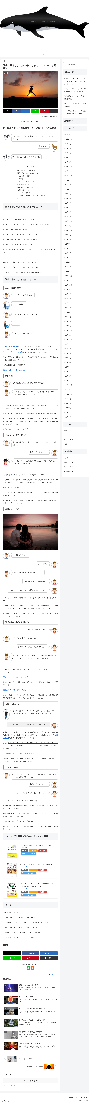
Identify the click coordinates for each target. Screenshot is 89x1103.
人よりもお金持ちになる (26, 181)
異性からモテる (24, 184)
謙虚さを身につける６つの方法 (14, 370)
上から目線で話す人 (10, 346)
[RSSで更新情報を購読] (32, 968)
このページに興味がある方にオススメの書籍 (31, 195)
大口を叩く (22, 179)
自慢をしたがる (24, 190)
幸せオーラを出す (24, 193)
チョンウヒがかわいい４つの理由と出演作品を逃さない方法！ (75, 112)
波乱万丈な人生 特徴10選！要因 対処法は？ (75, 105)
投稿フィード (68, 462)
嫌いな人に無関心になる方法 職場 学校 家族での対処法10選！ (75, 90)
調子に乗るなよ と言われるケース (27, 173)
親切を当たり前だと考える (27, 187)
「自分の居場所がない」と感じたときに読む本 (36, 845)
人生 (6, 945)
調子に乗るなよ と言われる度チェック (29, 170)
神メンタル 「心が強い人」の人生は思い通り (36, 864)
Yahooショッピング (28, 853)
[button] (53, 111)
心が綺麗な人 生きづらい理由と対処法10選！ (75, 97)
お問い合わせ (69, 1097)
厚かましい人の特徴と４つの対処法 (15, 677)
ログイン (67, 458)
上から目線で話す (24, 176)
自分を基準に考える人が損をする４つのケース (19, 753)
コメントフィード (70, 467)
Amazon (33, 851)
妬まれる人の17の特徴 (11, 487)
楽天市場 (43, 851)
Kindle (24, 851)
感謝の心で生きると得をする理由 (15, 690)
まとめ (19, 198)
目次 (28, 166)
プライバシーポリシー (81, 1097)
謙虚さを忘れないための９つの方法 (15, 429)
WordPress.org (69, 471)
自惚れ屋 (19, 352)
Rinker (27, 847)
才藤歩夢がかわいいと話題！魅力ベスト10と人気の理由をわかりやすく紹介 (75, 81)
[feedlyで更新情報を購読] (28, 968)
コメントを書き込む (30, 1080)
